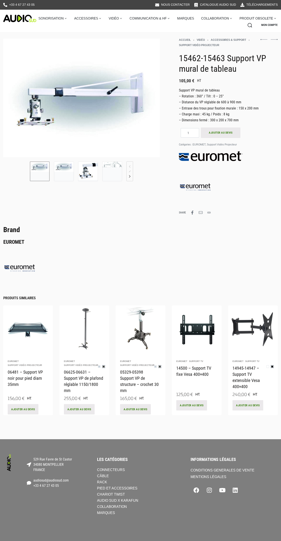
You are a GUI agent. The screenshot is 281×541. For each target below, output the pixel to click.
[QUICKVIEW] (41, 343)
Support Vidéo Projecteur (199, 45)
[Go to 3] (88, 171)
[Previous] (15, 98)
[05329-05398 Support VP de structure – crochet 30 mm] (140, 327)
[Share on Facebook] (192, 213)
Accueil (185, 39)
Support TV (196, 361)
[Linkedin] (235, 490)
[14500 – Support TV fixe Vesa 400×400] (197, 327)
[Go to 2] (64, 171)
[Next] (148, 98)
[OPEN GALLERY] (81, 98)
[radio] (99, 366)
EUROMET (199, 144)
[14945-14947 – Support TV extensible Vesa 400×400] (253, 327)
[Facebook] (196, 490)
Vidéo (201, 39)
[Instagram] (209, 490)
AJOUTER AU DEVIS (220, 132)
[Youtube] (222, 490)
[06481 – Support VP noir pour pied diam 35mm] (28, 327)
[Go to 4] (112, 171)
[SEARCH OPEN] (249, 25)
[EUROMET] (195, 185)
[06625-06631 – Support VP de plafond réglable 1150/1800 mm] (84, 327)
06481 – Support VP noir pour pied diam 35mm (25, 378)
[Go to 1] (40, 171)
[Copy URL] (209, 213)
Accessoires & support (228, 39)
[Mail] (201, 213)
